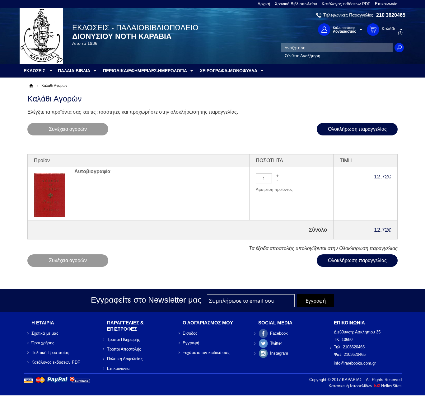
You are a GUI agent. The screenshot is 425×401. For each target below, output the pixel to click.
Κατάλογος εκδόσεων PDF (346, 4)
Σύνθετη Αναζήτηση (302, 56)
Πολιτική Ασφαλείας (124, 358)
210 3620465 (390, 15)
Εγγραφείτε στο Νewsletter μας (146, 299)
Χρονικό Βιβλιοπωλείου (296, 4)
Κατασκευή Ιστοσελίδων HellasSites (365, 386)
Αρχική (264, 4)
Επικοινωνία (386, 4)
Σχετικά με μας (44, 333)
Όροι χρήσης (42, 343)
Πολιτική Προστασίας (50, 352)
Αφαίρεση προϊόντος (274, 189)
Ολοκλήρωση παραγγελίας (357, 129)
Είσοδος (190, 333)
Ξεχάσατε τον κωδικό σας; (207, 352)
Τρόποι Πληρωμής (123, 339)
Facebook (279, 333)
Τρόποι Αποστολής (124, 349)
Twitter (276, 343)
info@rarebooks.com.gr (355, 363)
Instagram (279, 353)
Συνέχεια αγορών (68, 129)
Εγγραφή (191, 343)
